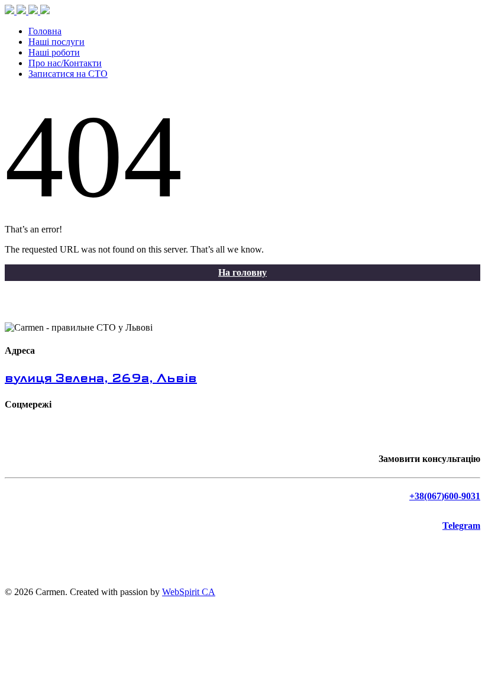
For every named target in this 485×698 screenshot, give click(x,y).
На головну (242, 272)
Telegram (461, 526)
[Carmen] (27, 11)
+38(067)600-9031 (444, 496)
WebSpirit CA (188, 592)
